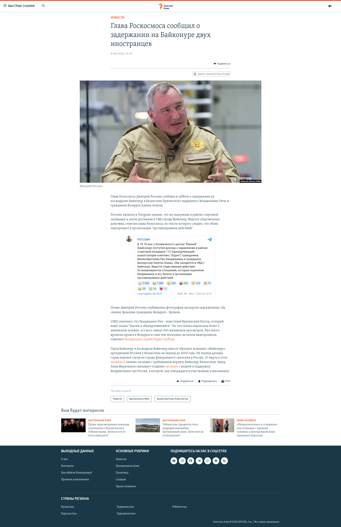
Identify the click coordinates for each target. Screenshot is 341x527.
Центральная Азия (99, 420)
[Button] (221, 63)
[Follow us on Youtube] (173, 460)
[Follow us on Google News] (216, 460)
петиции (172, 366)
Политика (122, 472)
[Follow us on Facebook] (190, 460)
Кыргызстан (69, 513)
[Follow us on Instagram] (182, 460)
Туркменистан (126, 513)
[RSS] (224, 460)
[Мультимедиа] (330, 6)
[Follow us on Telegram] (199, 460)
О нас (64, 459)
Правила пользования (75, 479)
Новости (117, 17)
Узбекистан (179, 506)
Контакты (67, 466)
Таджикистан (125, 506)
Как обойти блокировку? (76, 472)
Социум (121, 479)
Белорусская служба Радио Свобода (150, 339)
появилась (118, 362)
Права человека (246, 420)
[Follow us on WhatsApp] (207, 460)
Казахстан (67, 506)
